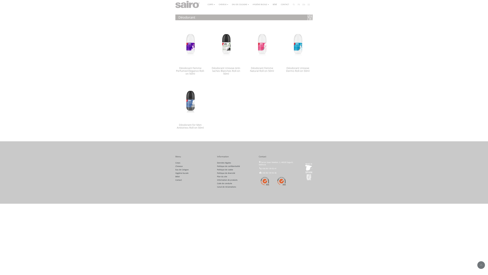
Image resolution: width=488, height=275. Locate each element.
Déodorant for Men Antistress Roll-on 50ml (190, 126)
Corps (210, 4)
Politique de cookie (225, 169)
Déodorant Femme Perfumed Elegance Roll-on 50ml (190, 70)
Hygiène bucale (260, 4)
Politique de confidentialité (228, 166)
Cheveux (222, 4)
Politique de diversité (226, 173)
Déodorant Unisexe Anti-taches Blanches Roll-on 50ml (226, 70)
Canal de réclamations (226, 187)
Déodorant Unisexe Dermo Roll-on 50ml (298, 69)
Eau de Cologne (239, 4)
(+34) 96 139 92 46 (269, 173)
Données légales (224, 163)
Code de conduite (224, 183)
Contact (285, 4)
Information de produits (227, 180)
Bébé (275, 4)
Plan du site (222, 176)
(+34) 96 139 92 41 (269, 168)
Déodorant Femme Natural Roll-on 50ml (262, 69)
